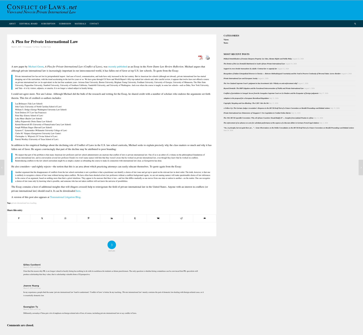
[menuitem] (12, 23)
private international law (20, 203)
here (78, 190)
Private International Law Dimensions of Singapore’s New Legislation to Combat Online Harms (257, 113)
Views (37, 47)
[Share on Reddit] (181, 218)
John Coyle (47, 47)
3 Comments (27, 47)
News (226, 42)
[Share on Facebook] (18, 218)
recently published (117, 66)
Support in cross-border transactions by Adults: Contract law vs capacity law (250, 68)
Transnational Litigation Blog (65, 197)
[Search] (354, 23)
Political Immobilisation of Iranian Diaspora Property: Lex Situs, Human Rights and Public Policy (258, 58)
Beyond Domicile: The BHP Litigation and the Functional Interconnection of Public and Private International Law (264, 88)
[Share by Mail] (204, 218)
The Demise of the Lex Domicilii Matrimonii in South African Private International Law (254, 63)
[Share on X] (42, 218)
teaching (33, 203)
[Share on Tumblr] (135, 218)
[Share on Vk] (158, 218)
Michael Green (36, 66)
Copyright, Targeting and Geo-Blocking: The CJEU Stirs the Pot (246, 103)
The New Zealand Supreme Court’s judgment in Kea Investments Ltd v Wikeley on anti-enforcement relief (260, 83)
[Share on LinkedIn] (111, 218)
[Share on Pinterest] (88, 218)
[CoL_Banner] (42, 10)
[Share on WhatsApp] (65, 218)
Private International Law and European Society (241, 78)
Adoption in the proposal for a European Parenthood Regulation (246, 98)
